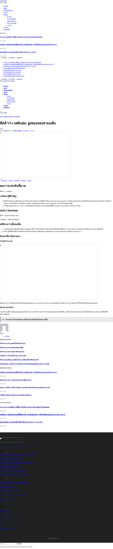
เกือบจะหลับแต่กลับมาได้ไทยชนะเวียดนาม (15, 68)
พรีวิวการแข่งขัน (11, 23)
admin (5, 130)
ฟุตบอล (6, 14)
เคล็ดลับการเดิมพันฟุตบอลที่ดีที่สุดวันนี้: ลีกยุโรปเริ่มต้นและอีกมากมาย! (13, 469)
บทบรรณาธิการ (11, 21)
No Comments (26, 130)
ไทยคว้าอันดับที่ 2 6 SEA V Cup (12, 74)
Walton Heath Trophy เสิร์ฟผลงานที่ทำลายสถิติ (9, 489)
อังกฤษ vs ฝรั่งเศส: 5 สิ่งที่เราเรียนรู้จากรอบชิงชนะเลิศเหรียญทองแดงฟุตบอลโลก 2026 (25, 387)
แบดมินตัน (7, 29)
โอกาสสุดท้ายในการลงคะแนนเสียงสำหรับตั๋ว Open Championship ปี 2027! (14, 493)
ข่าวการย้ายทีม (11, 19)
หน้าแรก (6, 6)
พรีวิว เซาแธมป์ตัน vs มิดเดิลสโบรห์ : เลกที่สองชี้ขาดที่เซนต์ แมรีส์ (19, 359)
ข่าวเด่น (9, 16)
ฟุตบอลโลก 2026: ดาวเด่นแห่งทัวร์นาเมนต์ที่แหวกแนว (16, 380)
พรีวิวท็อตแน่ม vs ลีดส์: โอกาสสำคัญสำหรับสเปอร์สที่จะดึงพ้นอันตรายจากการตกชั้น (24, 364)
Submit (19, 543)
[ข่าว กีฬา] (7, 81)
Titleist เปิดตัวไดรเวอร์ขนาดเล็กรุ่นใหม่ (7, 501)
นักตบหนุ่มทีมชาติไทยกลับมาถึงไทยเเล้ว (14, 76)
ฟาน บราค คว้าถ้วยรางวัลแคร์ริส (6, 486)
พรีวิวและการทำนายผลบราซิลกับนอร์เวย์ (12, 351)
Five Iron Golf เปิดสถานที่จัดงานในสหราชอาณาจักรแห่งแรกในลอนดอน (21, 37)
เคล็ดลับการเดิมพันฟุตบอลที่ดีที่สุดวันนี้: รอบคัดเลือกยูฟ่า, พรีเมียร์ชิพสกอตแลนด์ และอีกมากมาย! (28, 44)
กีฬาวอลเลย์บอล (8, 10)
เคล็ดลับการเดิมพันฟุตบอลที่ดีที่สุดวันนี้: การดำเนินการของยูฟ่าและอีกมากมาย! (15, 473)
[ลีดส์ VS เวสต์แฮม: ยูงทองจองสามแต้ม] (35, 177)
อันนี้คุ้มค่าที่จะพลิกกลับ (4, 509)
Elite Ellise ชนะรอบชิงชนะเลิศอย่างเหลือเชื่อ (8, 497)
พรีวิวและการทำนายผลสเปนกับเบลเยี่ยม (11, 347)
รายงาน (9, 25)
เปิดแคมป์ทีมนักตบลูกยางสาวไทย (12, 70)
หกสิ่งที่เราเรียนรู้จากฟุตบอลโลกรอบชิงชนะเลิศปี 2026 (16, 395)
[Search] (0, 83)
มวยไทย (6, 27)
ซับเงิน (1, 525)
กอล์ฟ (5, 8)
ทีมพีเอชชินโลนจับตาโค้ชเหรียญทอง (7, 528)
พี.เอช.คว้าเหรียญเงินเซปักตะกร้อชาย (7, 517)
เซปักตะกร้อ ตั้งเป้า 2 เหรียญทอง (6, 513)
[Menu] (2, 83)
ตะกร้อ (5, 12)
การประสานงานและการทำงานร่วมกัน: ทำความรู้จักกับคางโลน (12, 521)
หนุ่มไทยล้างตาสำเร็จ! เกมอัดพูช (12, 72)
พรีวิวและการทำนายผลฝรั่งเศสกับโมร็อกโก (13, 343)
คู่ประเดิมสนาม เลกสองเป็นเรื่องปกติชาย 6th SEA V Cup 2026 (18, 52)
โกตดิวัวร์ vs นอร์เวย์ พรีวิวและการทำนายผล (13, 355)
